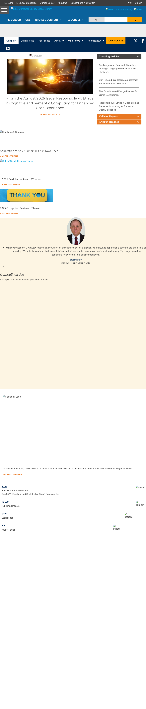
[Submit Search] (134, 19)
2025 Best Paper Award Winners (21, 179)
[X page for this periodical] (135, 40)
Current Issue (27, 40)
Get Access (116, 40)
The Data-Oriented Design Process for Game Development (118, 93)
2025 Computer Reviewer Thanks (20, 208)
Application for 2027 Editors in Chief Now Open (29, 151)
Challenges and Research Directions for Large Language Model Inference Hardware (117, 68)
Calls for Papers (108, 116)
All (96, 19)
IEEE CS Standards (26, 2)
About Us (62, 2)
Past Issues (44, 40)
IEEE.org (8, 2)
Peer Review (94, 40)
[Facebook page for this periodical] (142, 40)
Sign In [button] (138, 2)
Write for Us (74, 40)
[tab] (119, 56)
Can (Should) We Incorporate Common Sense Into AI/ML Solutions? (118, 81)
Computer (11, 40)
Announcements (109, 121)
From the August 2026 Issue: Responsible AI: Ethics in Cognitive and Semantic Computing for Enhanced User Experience (49, 103)
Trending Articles (109, 56)
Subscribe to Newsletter (83, 2)
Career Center (47, 2)
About (57, 40)
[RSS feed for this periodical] (8, 48)
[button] (129, 3)
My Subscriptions (19, 20)
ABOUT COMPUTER (12, 474)
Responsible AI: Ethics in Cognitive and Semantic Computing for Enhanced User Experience (119, 106)
